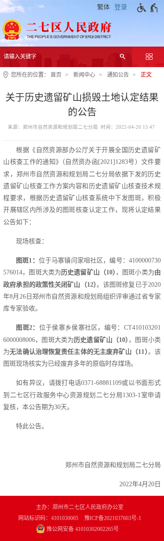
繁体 (103, 7)
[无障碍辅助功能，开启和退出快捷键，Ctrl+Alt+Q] (147, 7)
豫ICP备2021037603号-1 (112, 518)
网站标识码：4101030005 (48, 518)
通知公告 (118, 75)
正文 (146, 75)
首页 (56, 75)
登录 (120, 7)
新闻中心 (84, 75)
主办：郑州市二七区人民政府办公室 (79, 507)
